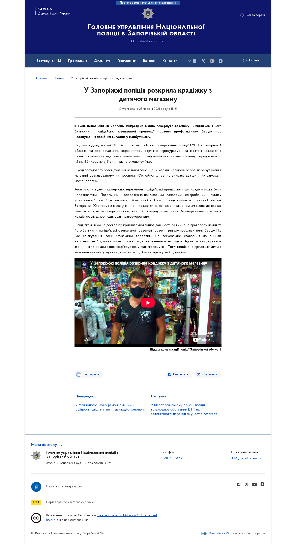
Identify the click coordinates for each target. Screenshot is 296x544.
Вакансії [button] (149, 61)
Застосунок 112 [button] (49, 61)
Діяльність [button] (102, 61)
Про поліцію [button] (77, 61)
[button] (47, 445)
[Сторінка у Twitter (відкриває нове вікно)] (203, 61)
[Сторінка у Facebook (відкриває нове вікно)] (194, 61)
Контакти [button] (169, 61)
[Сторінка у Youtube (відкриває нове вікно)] (212, 61)
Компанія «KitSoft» (221, 533)
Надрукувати (91, 374)
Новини (59, 78)
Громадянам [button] (126, 61)
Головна (41, 78)
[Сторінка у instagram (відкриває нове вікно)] (220, 61)
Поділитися (180, 374)
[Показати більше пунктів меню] (189, 60)
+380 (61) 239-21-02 (174, 458)
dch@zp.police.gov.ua (246, 458)
